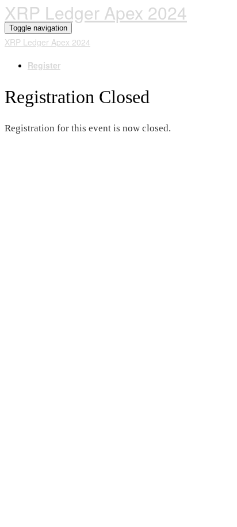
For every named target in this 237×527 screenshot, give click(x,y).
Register (44, 65)
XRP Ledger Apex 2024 (96, 12)
